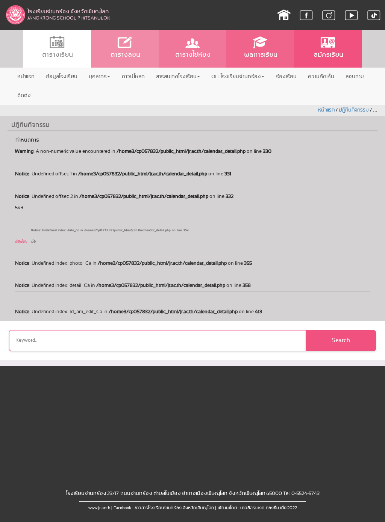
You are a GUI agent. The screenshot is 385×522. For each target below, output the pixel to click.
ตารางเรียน (57, 55)
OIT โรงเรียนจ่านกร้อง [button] (236, 76)
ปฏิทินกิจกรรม (354, 110)
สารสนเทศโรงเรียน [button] (176, 76)
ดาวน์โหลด (132, 76)
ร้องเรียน (286, 76)
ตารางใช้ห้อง (192, 55)
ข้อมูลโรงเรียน (61, 76)
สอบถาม (354, 76)
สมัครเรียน (328, 55)
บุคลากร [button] (97, 76)
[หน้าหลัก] (284, 15)
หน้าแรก (25, 76)
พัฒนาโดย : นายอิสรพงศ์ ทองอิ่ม (248, 508)
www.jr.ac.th (99, 508)
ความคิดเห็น (321, 76)
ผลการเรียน (260, 55)
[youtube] (351, 15)
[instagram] (329, 15)
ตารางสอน (125, 55)
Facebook (122, 508)
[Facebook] (306, 15)
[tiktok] (374, 15)
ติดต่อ (23, 95)
